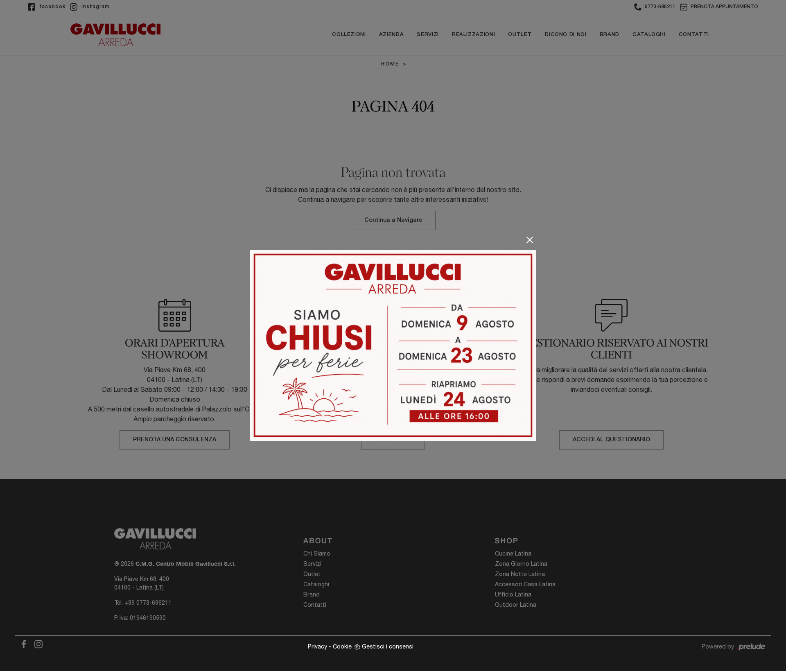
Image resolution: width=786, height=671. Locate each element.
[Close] (529, 240)
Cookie (342, 646)
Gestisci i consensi (387, 646)
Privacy (317, 646)
